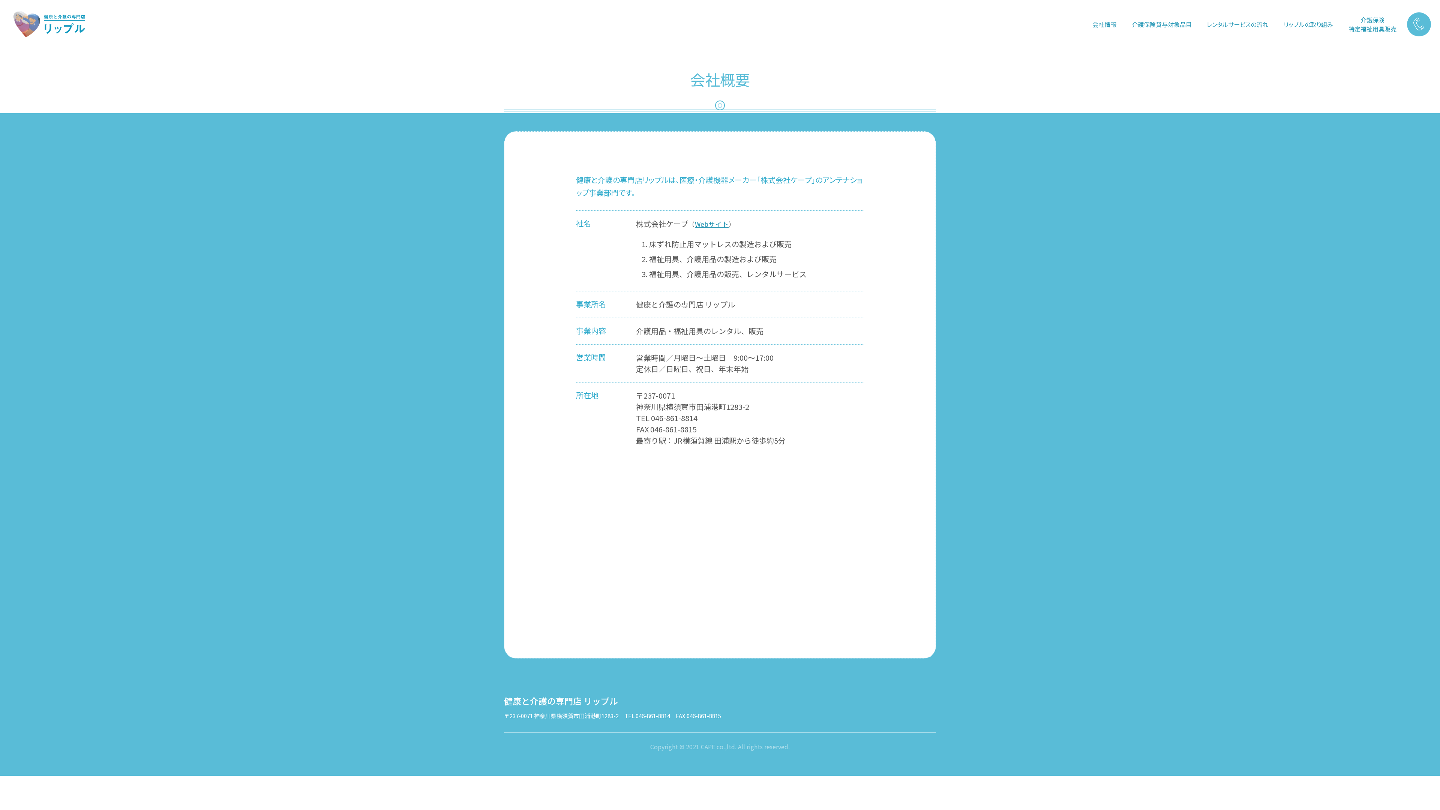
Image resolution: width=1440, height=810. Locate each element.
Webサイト (712, 224)
